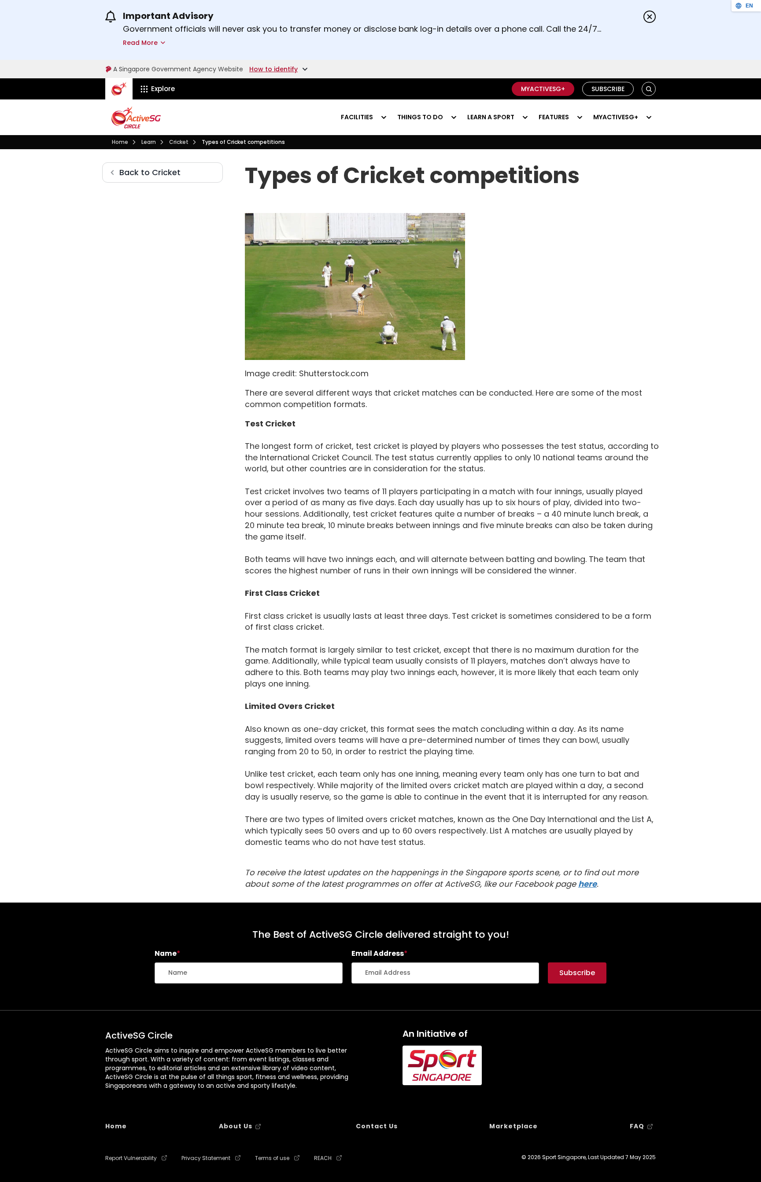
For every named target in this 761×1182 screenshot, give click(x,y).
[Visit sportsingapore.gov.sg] (442, 1065)
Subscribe (607, 88)
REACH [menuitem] (323, 1158)
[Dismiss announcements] (649, 17)
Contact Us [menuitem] (377, 1126)
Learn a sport (490, 117)
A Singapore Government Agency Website (178, 69)
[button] (649, 89)
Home (120, 142)
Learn (148, 142)
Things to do (420, 117)
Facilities (357, 117)
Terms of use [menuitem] (272, 1158)
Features (554, 117)
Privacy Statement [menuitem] (205, 1158)
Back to (150, 172)
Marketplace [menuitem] (513, 1126)
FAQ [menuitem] (637, 1126)
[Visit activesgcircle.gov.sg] (136, 117)
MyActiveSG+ (543, 88)
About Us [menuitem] (235, 1126)
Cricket (178, 142)
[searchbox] (249, 973)
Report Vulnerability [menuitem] (131, 1158)
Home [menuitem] (116, 1126)
